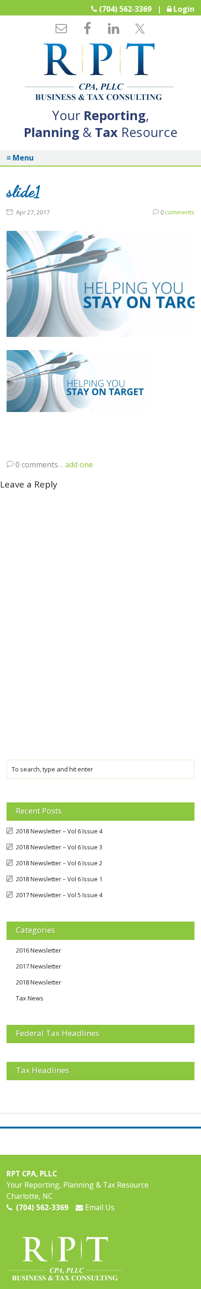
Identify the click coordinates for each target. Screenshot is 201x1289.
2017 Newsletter (38, 966)
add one (79, 464)
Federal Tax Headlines (57, 1033)
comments (177, 212)
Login (183, 9)
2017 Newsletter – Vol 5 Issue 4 (59, 895)
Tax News (29, 998)
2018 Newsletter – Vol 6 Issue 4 (59, 831)
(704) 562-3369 (125, 9)
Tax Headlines (42, 1070)
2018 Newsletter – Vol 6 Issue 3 (59, 847)
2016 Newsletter (38, 950)
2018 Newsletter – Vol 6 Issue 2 (59, 863)
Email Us (99, 1207)
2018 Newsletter (38, 982)
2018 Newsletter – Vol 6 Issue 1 (59, 879)
